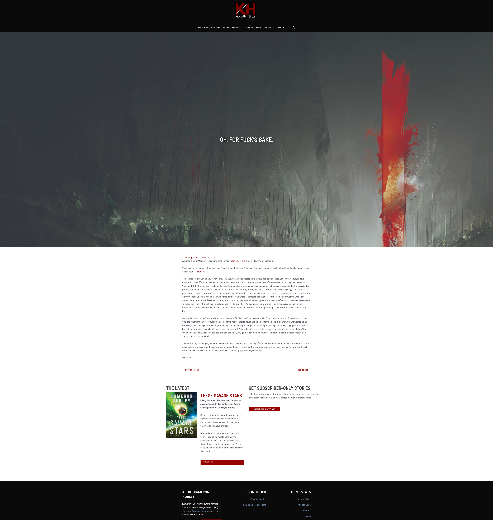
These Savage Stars (221, 395)
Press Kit (306, 510)
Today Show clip (237, 261)
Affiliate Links (304, 505)
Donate (307, 516)
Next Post (304, 370)
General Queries (258, 499)
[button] (293, 27)
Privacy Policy (304, 499)
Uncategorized (191, 257)
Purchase (208, 462)
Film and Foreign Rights (254, 505)
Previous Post (191, 370)
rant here (200, 271)
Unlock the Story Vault (264, 409)
